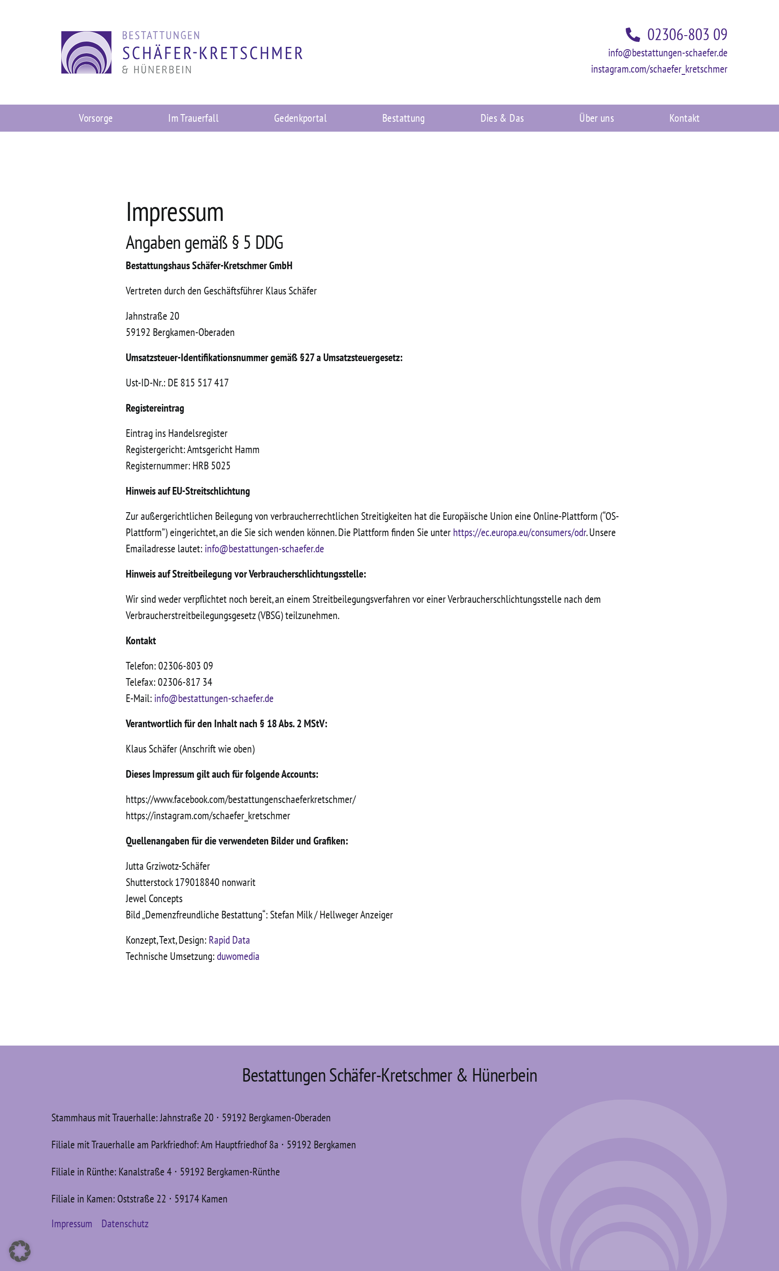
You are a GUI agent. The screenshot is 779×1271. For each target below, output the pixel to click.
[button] (20, 1251)
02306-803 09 (687, 34)
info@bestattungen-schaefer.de (668, 53)
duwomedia (238, 956)
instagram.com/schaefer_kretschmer (659, 69)
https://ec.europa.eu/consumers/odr (519, 532)
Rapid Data (229, 940)
